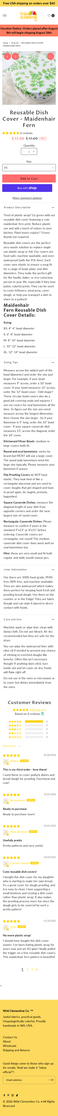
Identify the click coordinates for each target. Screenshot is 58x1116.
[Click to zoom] (50, 56)
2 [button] (27, 969)
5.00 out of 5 (38, 709)
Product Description (17, 207)
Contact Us (10, 1037)
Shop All (14, 43)
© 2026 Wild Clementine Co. (21, 1101)
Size (29, 161)
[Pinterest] (8, 1095)
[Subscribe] (51, 1080)
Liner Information (15, 569)
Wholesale (9, 1045)
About (7, 1041)
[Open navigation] (4, 15)
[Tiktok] (17, 1095)
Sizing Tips (11, 362)
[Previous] (7, 56)
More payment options (27, 198)
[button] (11, 133)
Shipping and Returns (16, 1050)
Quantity (29, 145)
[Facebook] (4, 1095)
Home (5, 43)
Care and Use (12, 619)
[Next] (15, 56)
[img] (11, 755)
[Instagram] (12, 1095)
